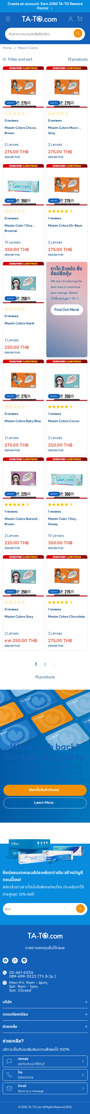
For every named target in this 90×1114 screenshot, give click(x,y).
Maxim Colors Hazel (19, 323)
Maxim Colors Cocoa (63, 421)
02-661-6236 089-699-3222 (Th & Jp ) (32, 974)
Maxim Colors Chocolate (66, 616)
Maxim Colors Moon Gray (63, 128)
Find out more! (66, 309)
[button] (8, 19)
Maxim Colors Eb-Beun (65, 225)
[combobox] (45, 34)
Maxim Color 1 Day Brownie (18, 225)
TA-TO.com (35, 1107)
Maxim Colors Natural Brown (21, 519)
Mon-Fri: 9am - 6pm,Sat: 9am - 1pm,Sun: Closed (28, 986)
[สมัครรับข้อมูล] (80, 908)
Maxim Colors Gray (19, 616)
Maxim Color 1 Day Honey (62, 519)
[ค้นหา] (78, 33)
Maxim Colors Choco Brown (20, 128)
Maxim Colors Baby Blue (23, 421)
